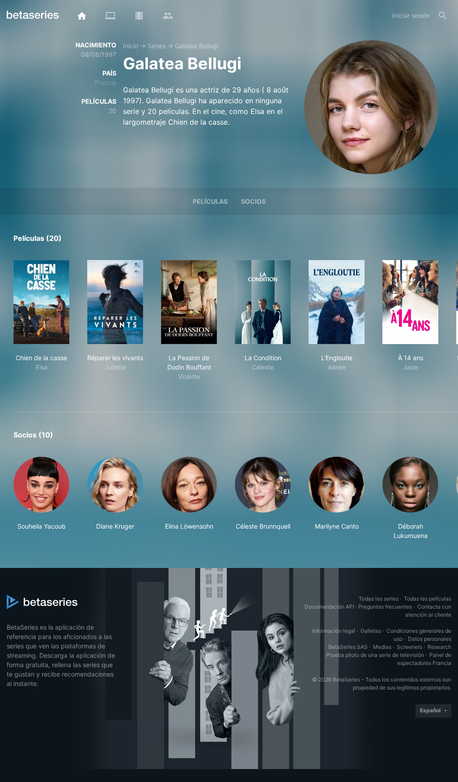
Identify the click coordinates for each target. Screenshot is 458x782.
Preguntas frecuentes (385, 606)
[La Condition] (263, 302)
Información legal (333, 630)
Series (156, 46)
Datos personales (429, 638)
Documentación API (329, 606)
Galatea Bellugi (196, 46)
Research (439, 646)
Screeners (409, 646)
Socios (253, 201)
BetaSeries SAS (348, 646)
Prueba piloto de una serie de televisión (375, 655)
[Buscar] (442, 15)
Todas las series (379, 598)
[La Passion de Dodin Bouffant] (189, 302)
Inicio (130, 46)
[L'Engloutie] (337, 302)
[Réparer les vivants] (115, 302)
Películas (210, 201)
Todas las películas (427, 598)
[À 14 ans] (410, 302)
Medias (382, 646)
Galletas (370, 630)
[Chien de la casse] (41, 302)
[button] (41, 498)
